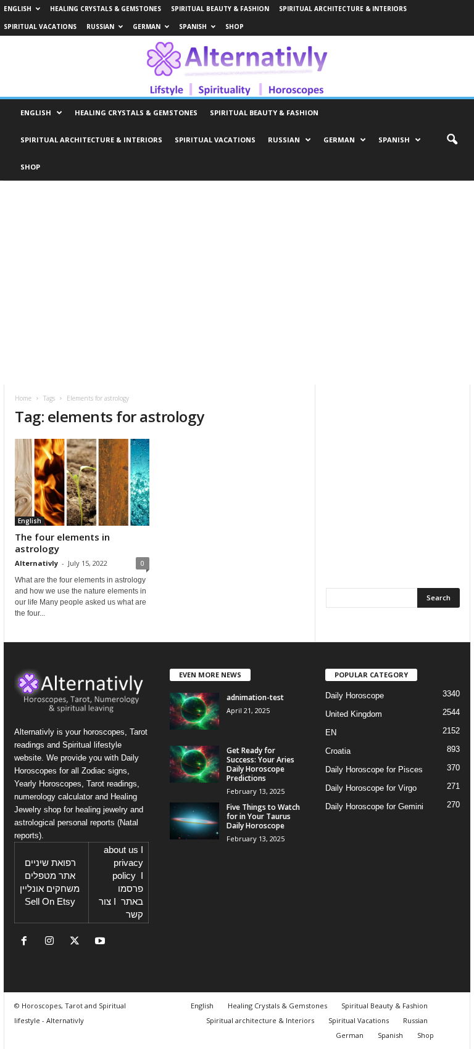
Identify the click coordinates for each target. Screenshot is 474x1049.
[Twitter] (77, 942)
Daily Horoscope (354, 695)
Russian (100, 26)
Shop (234, 26)
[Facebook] (27, 942)
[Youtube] (101, 942)
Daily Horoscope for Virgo (371, 788)
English (17, 8)
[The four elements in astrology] (82, 482)
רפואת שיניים (50, 863)
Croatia (338, 751)
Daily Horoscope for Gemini (374, 806)
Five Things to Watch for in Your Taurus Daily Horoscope (263, 816)
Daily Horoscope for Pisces (374, 769)
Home (23, 398)
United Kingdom (353, 714)
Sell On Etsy (50, 902)
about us (121, 850)
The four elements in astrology (62, 543)
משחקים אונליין (50, 889)
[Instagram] (52, 942)
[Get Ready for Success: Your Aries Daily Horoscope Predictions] (194, 764)
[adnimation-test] (194, 711)
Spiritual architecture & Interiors (343, 8)
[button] (451, 139)
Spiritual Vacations (40, 26)
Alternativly (36, 563)
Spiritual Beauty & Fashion (220, 8)
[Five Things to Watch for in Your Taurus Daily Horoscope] (194, 820)
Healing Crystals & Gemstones (105, 8)
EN (330, 732)
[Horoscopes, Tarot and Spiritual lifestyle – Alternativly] (237, 66)
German (146, 26)
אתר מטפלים (50, 876)
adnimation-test (255, 697)
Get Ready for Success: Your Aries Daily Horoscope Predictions (260, 764)
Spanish (193, 26)
